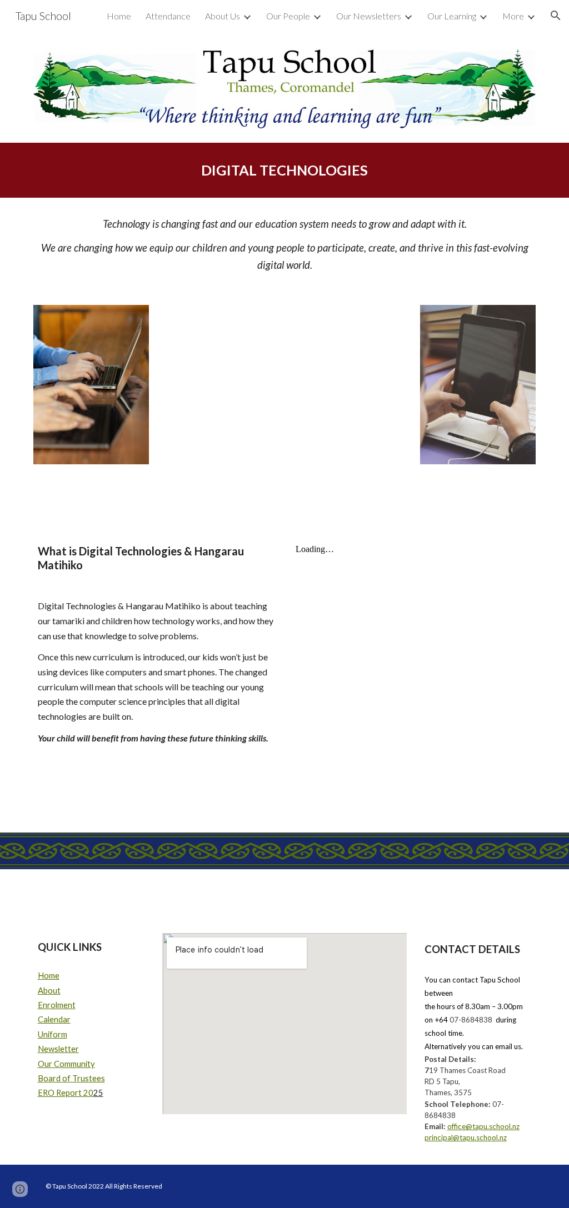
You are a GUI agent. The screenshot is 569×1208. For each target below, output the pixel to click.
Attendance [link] (168, 16)
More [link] (513, 16)
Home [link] (119, 16)
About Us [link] (222, 16)
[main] (284, 170)
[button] (555, 15)
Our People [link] (288, 16)
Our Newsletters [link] (368, 16)
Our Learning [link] (451, 16)
